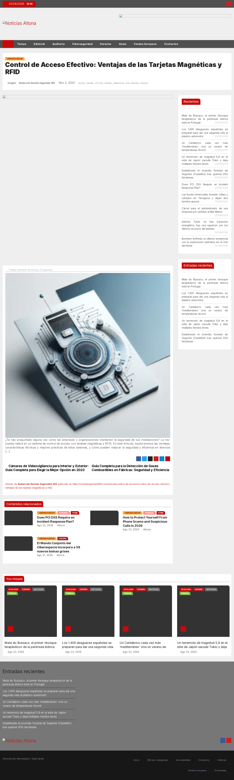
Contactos (171, 43)
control (90, 83)
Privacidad (220, 770)
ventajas (144, 83)
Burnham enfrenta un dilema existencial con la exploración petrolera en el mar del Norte (205, 242)
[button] (230, 44)
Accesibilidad (183, 760)
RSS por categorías (157, 760)
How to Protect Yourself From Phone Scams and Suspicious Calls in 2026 (145, 521)
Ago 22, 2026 (131, 529)
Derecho (105, 43)
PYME (75, 513)
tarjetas (134, 83)
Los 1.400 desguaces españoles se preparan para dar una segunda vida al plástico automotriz (205, 133)
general (108, 83)
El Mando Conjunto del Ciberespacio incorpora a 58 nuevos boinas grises (58, 547)
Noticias (38, 589)
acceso (81, 83)
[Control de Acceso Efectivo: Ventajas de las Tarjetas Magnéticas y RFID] (87, 355)
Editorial (39, 43)
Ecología (13, 589)
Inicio (136, 760)
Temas (21, 43)
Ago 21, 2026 (45, 555)
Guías (123, 43)
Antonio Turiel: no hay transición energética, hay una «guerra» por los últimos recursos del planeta (205, 225)
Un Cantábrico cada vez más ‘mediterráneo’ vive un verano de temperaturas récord (205, 146)
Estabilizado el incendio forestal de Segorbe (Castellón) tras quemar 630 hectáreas (205, 174)
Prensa (12, 593)
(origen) (12, 83)
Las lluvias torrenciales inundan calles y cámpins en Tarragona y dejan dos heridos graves (205, 198)
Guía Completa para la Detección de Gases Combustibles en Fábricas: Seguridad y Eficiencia (130, 468)
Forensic (63, 513)
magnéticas (119, 83)
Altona (61, 525)
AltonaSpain (23, 758)
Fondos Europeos (145, 43)
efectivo (99, 83)
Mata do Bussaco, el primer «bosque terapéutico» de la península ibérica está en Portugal (205, 119)
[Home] (8, 44)
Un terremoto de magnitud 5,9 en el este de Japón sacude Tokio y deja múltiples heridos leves (205, 160)
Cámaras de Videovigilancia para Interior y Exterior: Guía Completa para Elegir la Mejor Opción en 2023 (47, 468)
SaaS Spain (38, 758)
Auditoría (58, 43)
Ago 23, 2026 (45, 525)
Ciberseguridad (82, 43)
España (62, 539)
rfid (127, 83)
